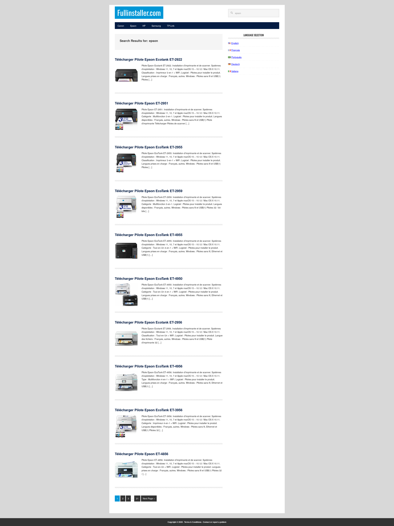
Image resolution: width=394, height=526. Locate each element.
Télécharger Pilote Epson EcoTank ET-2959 (148, 190)
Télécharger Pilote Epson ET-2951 (141, 103)
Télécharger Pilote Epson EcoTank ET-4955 (148, 234)
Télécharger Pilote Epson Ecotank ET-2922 (148, 59)
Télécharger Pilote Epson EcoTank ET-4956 (148, 366)
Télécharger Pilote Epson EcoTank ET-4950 (148, 278)
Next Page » (149, 498)
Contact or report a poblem (214, 522)
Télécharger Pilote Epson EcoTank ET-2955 (148, 147)
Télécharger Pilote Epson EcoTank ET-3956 (148, 409)
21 (137, 498)
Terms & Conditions (192, 522)
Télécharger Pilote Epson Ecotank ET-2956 (148, 322)
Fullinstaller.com (139, 12)
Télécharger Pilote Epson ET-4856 (141, 453)
